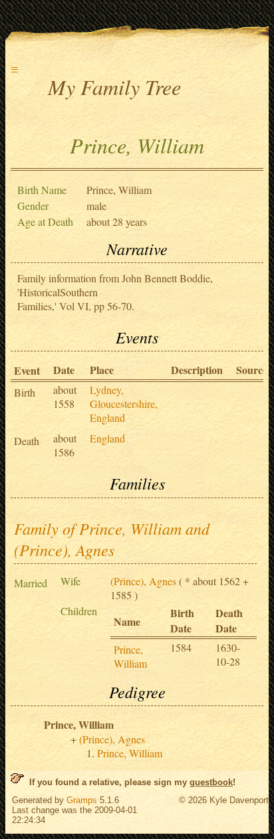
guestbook (211, 782)
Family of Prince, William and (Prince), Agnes (111, 538)
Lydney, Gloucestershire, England (124, 403)
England (107, 438)
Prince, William (130, 656)
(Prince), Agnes (143, 581)
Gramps (82, 800)
